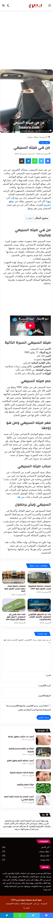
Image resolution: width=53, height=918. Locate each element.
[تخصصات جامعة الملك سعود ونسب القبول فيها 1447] (13, 577)
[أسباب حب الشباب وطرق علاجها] (43, 740)
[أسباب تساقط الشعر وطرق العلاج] (43, 764)
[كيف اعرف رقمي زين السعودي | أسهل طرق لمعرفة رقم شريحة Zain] (13, 605)
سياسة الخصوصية (12, 903)
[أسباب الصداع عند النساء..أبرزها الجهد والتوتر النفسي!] (43, 800)
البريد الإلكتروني (44, 685)
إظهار (30, 218)
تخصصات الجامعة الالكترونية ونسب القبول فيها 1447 (39, 587)
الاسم (48, 675)
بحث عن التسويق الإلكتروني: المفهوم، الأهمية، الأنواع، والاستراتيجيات (39, 617)
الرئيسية (44, 137)
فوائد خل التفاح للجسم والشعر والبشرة (21, 750)
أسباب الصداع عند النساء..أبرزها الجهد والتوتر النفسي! (19, 798)
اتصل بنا (27, 908)
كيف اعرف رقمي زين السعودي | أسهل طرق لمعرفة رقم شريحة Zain (15, 617)
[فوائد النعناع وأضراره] (43, 788)
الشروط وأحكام (26, 903)
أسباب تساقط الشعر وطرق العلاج (20, 760)
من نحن (36, 903)
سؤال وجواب (32, 137)
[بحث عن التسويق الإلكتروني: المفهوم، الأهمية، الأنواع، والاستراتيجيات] (39, 605)
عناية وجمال (44, 855)
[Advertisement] (26, 41)
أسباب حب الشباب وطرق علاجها (21, 736)
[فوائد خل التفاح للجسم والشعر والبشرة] (43, 752)
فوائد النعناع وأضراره (25, 784)
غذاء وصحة (44, 860)
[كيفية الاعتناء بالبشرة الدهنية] (43, 776)
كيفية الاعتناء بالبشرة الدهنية (22, 772)
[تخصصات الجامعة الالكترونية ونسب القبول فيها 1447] (39, 577)
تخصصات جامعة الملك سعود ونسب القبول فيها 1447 (14, 588)
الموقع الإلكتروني (44, 695)
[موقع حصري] (35, 5)
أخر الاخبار (45, 847)
